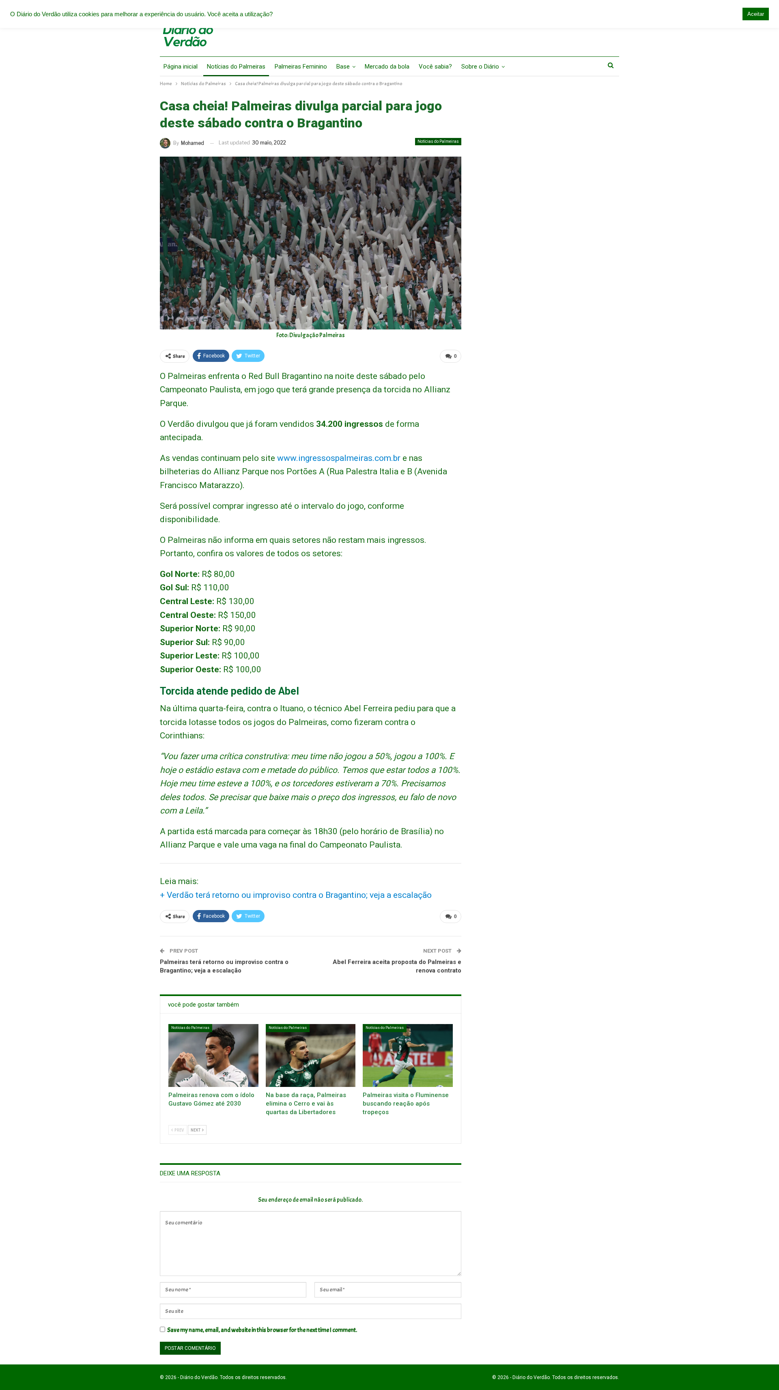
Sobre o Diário (480, 66)
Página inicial (181, 66)
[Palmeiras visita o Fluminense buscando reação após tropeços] (408, 1055)
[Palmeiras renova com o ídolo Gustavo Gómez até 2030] (213, 1055)
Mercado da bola (387, 66)
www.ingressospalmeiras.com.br (338, 458)
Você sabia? (435, 66)
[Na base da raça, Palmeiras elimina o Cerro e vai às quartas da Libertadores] (311, 1055)
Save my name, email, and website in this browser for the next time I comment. (262, 1330)
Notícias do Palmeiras (236, 66)
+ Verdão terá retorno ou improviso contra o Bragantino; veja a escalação (296, 895)
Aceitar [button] (755, 14)
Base (343, 66)
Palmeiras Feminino (301, 66)
